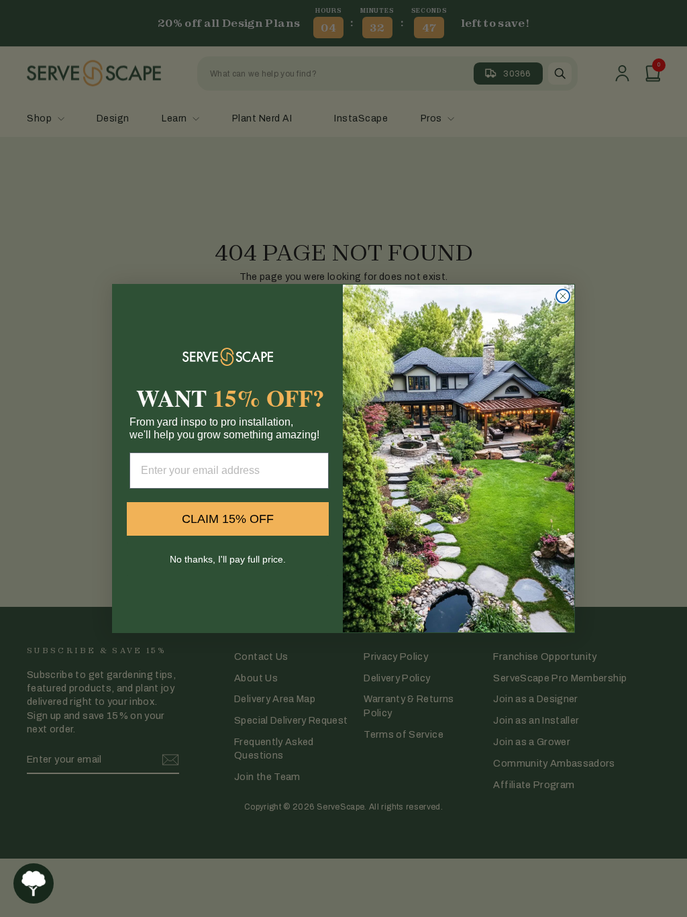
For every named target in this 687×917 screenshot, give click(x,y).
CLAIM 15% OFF (228, 519)
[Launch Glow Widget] (33, 883)
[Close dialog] (563, 296)
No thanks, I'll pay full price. (228, 559)
